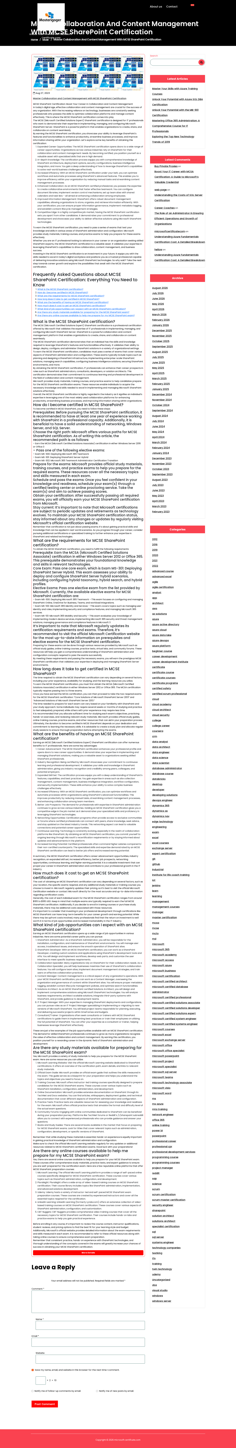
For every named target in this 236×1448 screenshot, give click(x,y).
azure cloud (159, 629)
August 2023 (160, 479)
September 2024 (162, 410)
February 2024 (161, 447)
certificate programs (165, 683)
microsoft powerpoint (165, 1056)
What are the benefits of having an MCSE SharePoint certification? (73, 302)
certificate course (163, 672)
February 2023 (160, 511)
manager (157, 912)
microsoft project (163, 1061)
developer (158, 789)
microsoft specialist (164, 1066)
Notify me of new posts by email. (116, 1391)
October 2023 (160, 469)
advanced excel (162, 576)
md (154, 938)
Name (40, 1319)
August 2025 (160, 351)
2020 (155, 555)
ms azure (157, 1104)
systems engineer (163, 1242)
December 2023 (162, 458)
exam (155, 832)
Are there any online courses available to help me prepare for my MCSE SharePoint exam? (86, 315)
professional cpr (162, 1146)
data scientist (160, 763)
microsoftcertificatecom (169, 231)
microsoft (158, 944)
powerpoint (159, 1136)
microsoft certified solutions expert (174, 1013)
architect (157, 603)
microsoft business (164, 970)
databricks (159, 779)
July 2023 (157, 485)
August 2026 (160, 288)
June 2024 (158, 426)
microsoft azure (162, 965)
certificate (158, 667)
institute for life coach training (170, 875)
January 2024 (160, 453)
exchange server (162, 848)
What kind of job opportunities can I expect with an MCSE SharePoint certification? (81, 308)
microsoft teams (162, 1077)
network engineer (163, 1114)
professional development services (173, 1152)
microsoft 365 (160, 949)
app (154, 597)
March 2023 (159, 506)
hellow (158, 249)
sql (154, 1231)
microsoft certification (166, 976)
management (160, 901)
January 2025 (160, 389)
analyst (156, 592)
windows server (161, 1301)
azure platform (161, 645)
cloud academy (161, 704)
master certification (164, 917)
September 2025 (162, 346)
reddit (156, 1173)
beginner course (162, 651)
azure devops (160, 640)
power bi (157, 1130)
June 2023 (158, 490)
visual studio (160, 1290)
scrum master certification (168, 1199)
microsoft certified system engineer (174, 1018)
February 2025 (161, 383)
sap (154, 1178)
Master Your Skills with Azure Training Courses (175, 91)
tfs (154, 1258)
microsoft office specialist (168, 1050)
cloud (155, 699)
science (157, 1183)
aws (154, 608)
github (156, 864)
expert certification (164, 853)
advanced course (163, 571)
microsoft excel (161, 1034)
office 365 (158, 1120)
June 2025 (158, 362)
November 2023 (161, 463)
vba (154, 1285)
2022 (155, 566)
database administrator (167, 768)
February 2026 (161, 320)
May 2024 (158, 431)
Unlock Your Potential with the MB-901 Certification (175, 112)
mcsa (155, 922)
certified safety (161, 688)
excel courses (160, 843)
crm (154, 736)
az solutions (159, 613)
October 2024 (160, 405)
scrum (156, 1189)
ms (154, 1098)
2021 (154, 560)
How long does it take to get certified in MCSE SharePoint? (68, 299)
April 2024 (158, 437)
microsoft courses (163, 1029)
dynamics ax (160, 811)
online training (160, 1125)
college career (161, 725)
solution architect (163, 1215)
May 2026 (158, 304)
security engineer (162, 1205)
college (156, 720)
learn (155, 890)
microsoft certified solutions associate (176, 1002)
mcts (155, 933)
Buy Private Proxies (166, 166)
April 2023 (158, 501)
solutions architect (163, 1221)
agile (155, 582)
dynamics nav (160, 816)
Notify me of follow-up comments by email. (57, 1391)
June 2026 (158, 298)
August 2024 (160, 415)
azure (155, 619)
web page (160, 189)
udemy (156, 1274)
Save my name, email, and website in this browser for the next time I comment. (77, 1370)
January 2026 (160, 325)
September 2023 (162, 474)
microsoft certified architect (169, 981)
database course (162, 773)
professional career (164, 1141)
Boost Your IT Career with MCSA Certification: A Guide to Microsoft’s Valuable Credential (176, 177)
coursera (157, 731)
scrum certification (164, 1194)
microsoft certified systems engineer (175, 1024)
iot (153, 880)
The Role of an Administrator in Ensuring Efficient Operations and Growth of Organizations (178, 218)
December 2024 (162, 394)
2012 (154, 539)
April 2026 (158, 309)
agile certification (163, 587)
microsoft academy (164, 954)
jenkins (156, 885)
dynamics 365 (160, 805)
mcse (155, 928)
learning (157, 896)
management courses (166, 906)
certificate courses (163, 677)
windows (157, 1295)
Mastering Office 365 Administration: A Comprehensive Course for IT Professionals (176, 126)
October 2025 (160, 341)
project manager (162, 1167)
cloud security (160, 715)
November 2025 (162, 336)
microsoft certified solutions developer (176, 1008)
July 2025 (158, 357)
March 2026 (159, 314)
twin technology (162, 1269)
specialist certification (166, 1226)
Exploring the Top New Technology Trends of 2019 (173, 139)
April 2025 (158, 373)
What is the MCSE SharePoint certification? (60, 289)
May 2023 (158, 495)
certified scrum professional (169, 693)
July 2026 (158, 293)
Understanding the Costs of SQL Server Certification (178, 197)
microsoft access (163, 960)
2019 (154, 550)
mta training (159, 1109)
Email (35, 1336)
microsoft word (161, 1093)
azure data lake (161, 635)
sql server (158, 1237)
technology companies (166, 1247)
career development (164, 656)
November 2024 (162, 399)
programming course (165, 1157)
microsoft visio (161, 1088)
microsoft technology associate (172, 1082)
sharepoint (159, 1210)
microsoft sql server (164, 1072)
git (153, 859)
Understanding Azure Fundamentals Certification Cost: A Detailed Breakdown (179, 239)
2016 (154, 544)
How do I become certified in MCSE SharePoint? (62, 292)
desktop (157, 784)
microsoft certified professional (171, 997)
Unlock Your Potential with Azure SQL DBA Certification (177, 102)
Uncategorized (161, 1279)
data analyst (160, 741)
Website (40, 1353)
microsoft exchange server (168, 1040)
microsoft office (162, 1045)
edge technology (162, 821)
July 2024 (158, 421)
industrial (157, 869)
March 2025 (159, 378)
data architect (161, 747)
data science (160, 757)
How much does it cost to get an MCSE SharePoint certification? (71, 305)
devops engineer (162, 800)
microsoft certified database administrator (170, 989)
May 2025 (158, 367)
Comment (38, 1288)
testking (157, 1253)
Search (154, 55)
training (157, 1263)
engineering (159, 827)
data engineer (160, 752)
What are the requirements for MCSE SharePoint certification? (70, 295)
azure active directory (165, 624)
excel (155, 837)
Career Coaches (164, 208)
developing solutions (165, 795)
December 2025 (162, 330)
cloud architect (161, 709)
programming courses (166, 1162)
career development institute (170, 661)
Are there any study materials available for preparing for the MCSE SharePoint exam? (83, 312)
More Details (88, 1252)
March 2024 (159, 442)
